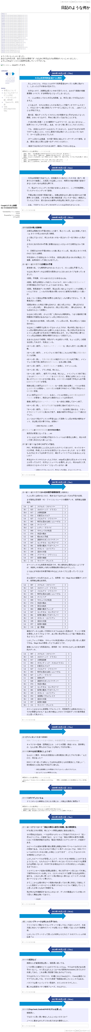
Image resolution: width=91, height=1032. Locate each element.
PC (24, 444)
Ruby (13, 215)
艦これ (26, 921)
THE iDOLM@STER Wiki (10, 109)
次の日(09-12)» (81, 2)
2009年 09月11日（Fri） (62, 788)
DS (24, 737)
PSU (32, 444)
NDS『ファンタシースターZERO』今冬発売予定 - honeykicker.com (53, 740)
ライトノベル (28, 430)
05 (13, 15)
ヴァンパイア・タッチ (43, 376)
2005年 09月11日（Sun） (63, 168)
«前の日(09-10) (66, 2)
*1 (52, 314)
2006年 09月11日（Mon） (63, 217)
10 (22, 15)
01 (5, 15)
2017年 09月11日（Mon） (63, 999)
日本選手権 (36, 264)
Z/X (29, 827)
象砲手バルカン (52, 362)
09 (20, 15)
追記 (88, 2)
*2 (83, 761)
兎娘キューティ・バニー (53, 346)
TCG (29, 264)
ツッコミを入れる (43, 151)
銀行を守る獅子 (35, 382)
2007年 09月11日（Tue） (62, 482)
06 (15, 15)
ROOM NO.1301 (41, 430)
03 (9, 15)
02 (7, 15)
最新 (73, 2)
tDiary (13, 211)
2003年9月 (10, 74)
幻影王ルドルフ (79, 282)
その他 (26, 751)
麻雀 (25, 227)
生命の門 (76, 412)
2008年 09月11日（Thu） (63, 727)
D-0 (24, 264)
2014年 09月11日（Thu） (63, 949)
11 (24, 15)
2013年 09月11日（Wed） (63, 911)
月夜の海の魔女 (48, 359)
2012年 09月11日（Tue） (62, 817)
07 (17, 15)
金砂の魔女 (65, 359)
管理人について (10, 90)
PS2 (28, 444)
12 (5, 14)
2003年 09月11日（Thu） (63, 73)
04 (11, 15)
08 (19, 15)
